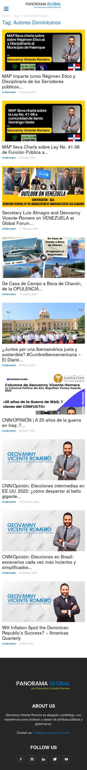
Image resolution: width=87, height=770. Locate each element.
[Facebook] (20, 759)
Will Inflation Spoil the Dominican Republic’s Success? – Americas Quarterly (35, 632)
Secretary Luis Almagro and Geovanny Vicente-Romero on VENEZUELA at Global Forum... (41, 217)
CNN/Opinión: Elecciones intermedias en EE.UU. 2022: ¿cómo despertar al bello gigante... (43, 490)
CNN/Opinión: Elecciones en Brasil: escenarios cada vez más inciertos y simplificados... (39, 561)
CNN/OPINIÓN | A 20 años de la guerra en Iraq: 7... (41, 422)
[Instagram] (32, 759)
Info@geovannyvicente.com (51, 732)
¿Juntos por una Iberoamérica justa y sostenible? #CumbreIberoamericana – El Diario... (41, 354)
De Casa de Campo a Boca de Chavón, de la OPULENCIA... (42, 286)
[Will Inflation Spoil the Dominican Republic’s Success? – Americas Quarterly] (43, 601)
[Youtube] (66, 759)
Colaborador (9, 92)
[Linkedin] (43, 759)
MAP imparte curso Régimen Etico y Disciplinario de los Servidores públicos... (38, 81)
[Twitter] (55, 759)
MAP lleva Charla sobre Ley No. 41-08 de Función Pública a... (41, 149)
